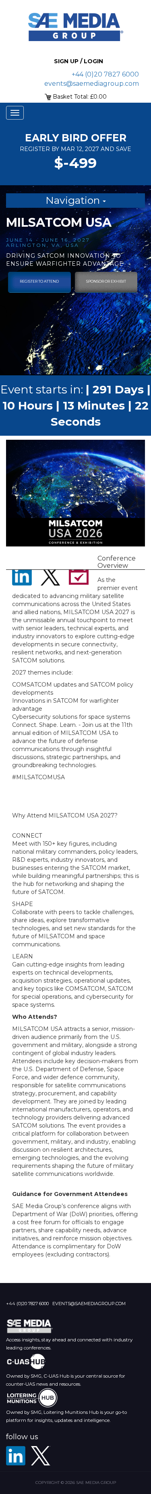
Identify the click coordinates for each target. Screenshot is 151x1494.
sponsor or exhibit (106, 281)
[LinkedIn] (15, 1455)
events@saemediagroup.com (91, 83)
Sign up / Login (78, 61)
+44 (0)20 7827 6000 (105, 74)
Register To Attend (39, 281)
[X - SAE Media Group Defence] (40, 1455)
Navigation (74, 200)
